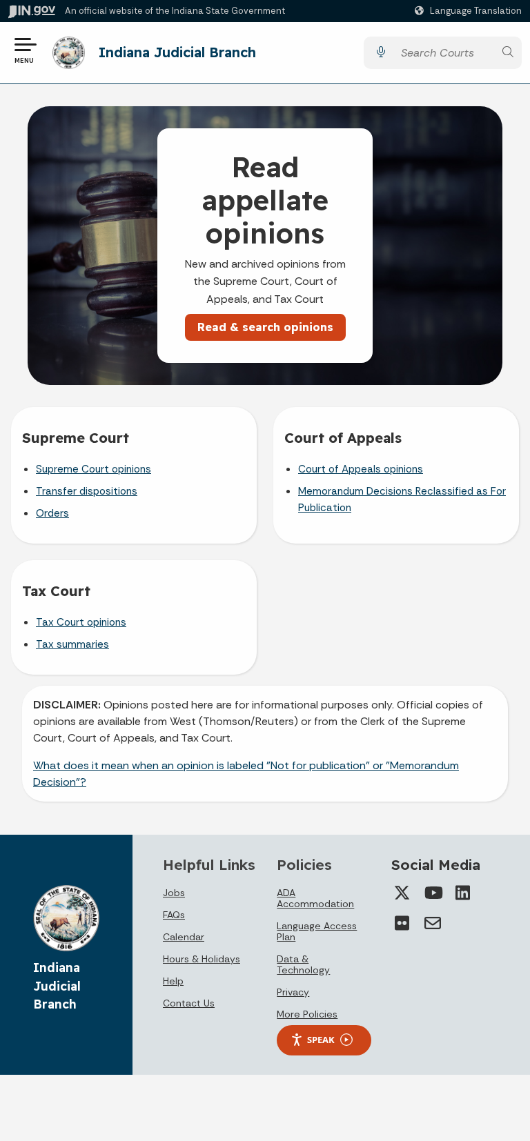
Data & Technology (303, 964)
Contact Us (189, 1003)
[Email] (433, 923)
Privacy (293, 992)
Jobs (174, 892)
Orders (52, 513)
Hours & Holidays (201, 959)
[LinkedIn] (463, 893)
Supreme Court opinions (93, 469)
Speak (321, 1039)
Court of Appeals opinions (360, 469)
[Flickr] (402, 923)
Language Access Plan (317, 931)
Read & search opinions (265, 327)
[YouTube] (433, 893)
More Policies (307, 1014)
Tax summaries (72, 644)
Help (173, 981)
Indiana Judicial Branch (177, 52)
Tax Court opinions (81, 622)
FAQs (174, 915)
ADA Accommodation (315, 898)
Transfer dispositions (86, 491)
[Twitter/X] (402, 893)
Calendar (183, 937)
